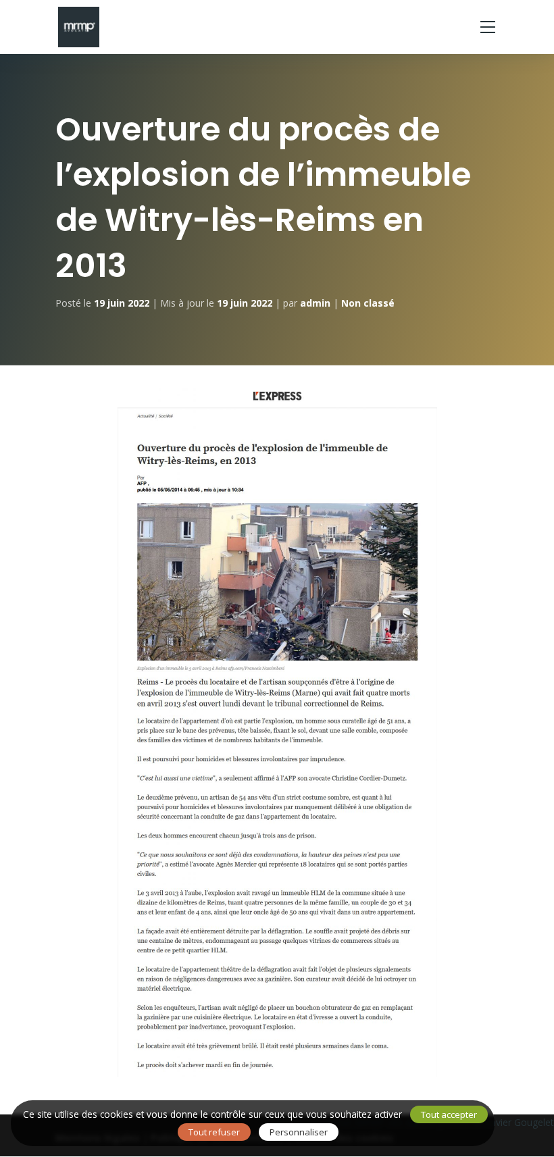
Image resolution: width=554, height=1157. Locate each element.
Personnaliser (299, 1132)
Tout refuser (214, 1132)
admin (315, 303)
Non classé (368, 303)
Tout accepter (449, 1114)
